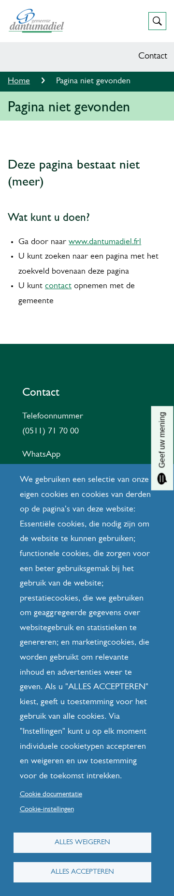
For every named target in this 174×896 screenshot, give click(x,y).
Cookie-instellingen (47, 809)
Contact (152, 56)
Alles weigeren (82, 842)
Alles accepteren (82, 872)
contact (58, 286)
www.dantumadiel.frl (105, 242)
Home (19, 81)
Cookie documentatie (51, 794)
